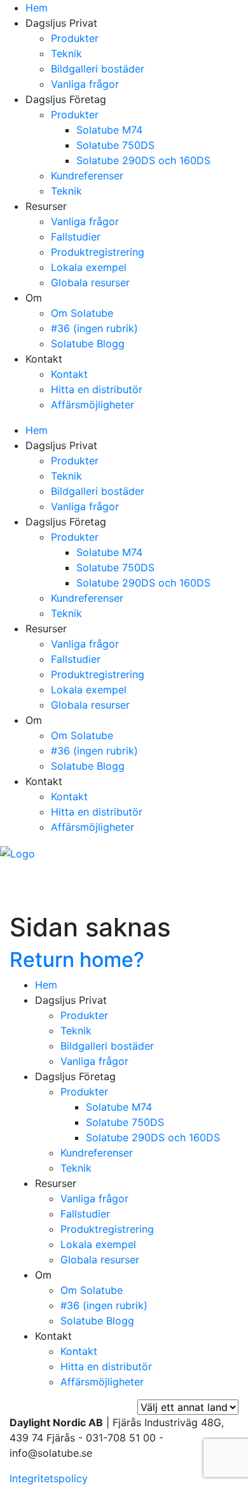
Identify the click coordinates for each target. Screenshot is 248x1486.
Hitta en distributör (96, 389)
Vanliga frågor (85, 84)
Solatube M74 (109, 129)
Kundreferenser (87, 175)
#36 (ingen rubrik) (94, 328)
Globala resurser (90, 282)
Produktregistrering (97, 252)
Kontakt (69, 374)
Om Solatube (82, 313)
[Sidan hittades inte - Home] (17, 852)
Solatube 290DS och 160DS (143, 160)
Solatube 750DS (115, 145)
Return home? (77, 959)
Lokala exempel (89, 267)
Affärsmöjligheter (92, 404)
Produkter (75, 38)
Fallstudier (75, 236)
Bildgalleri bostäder (97, 68)
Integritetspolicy (49, 1478)
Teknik (66, 53)
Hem (36, 7)
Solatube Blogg (88, 343)
